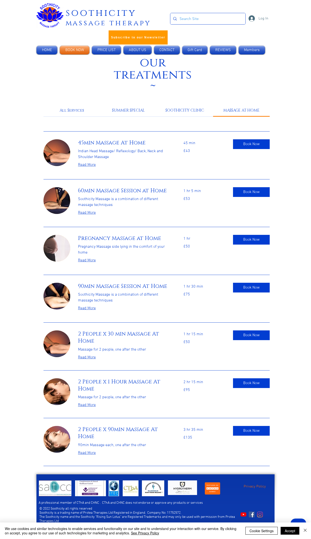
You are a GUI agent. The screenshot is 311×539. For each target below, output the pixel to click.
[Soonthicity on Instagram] (260, 514)
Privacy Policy (255, 486)
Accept (290, 530)
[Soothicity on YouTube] (243, 514)
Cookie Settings (262, 530)
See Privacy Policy (145, 532)
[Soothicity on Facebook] (252, 514)
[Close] (305, 530)
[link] (72, 110)
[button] (251, 144)
